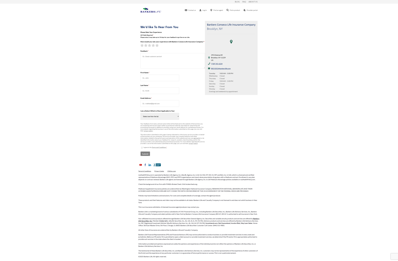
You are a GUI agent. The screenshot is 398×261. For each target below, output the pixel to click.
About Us (253, 2)
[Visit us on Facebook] (145, 166)
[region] (231, 44)
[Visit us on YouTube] (140, 166)
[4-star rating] (153, 45)
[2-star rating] (146, 45)
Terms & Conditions (144, 171)
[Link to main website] (150, 10)
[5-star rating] (157, 45)
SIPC (166, 221)
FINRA (161, 221)
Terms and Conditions (159, 147)
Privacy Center (159, 171)
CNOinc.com (171, 171)
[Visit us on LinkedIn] (149, 166)
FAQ (244, 2)
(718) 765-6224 (216, 64)
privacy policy (148, 131)
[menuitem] (190, 10)
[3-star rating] (150, 45)
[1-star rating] (142, 45)
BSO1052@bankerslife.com (221, 68)
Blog (237, 2)
